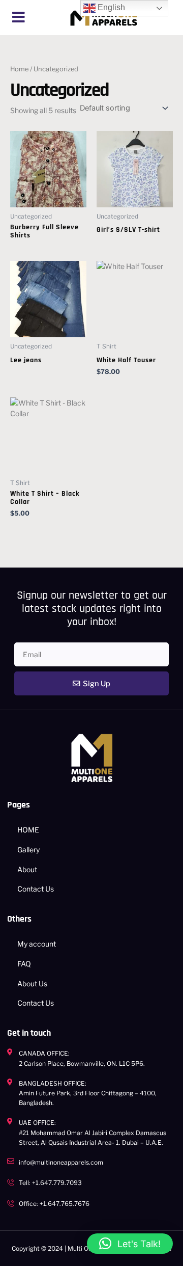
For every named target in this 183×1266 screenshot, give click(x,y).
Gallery (28, 849)
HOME (28, 829)
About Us (32, 983)
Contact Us (35, 888)
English (110, 7)
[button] (18, 17)
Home (19, 69)
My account (36, 943)
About (27, 869)
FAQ (24, 963)
